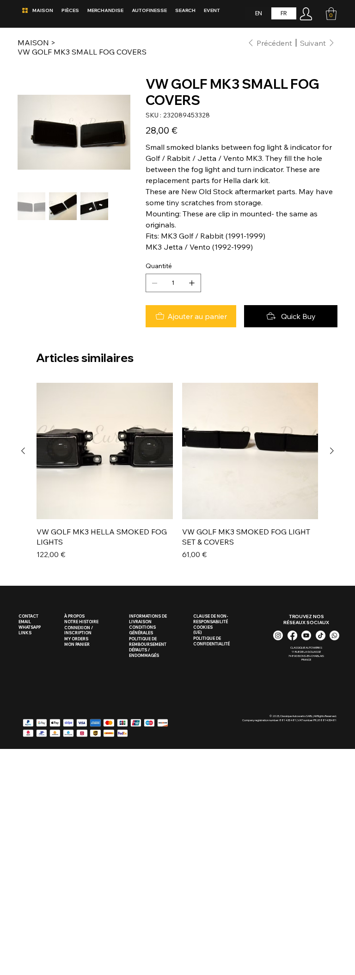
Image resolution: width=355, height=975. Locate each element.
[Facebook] (292, 635)
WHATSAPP (29, 627)
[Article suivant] (331, 450)
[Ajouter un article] (192, 283)
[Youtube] (306, 635)
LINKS (24, 632)
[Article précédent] (23, 450)
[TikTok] (320, 635)
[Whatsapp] (334, 635)
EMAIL (24, 621)
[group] (177, 471)
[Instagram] (278, 635)
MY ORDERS (76, 638)
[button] (331, 13)
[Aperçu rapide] (105, 451)
